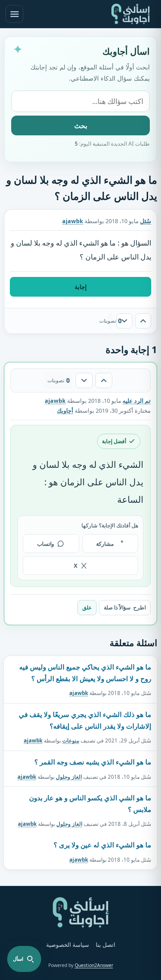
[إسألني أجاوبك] (131, 14)
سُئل (145, 221)
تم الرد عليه (137, 401)
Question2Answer (94, 965)
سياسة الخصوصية (67, 945)
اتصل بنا (105, 945)
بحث (80, 125)
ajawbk (78, 693)
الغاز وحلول (69, 776)
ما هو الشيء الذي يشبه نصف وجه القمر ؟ (92, 761)
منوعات (70, 740)
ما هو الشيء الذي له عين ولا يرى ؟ (102, 844)
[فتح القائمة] (14, 14)
